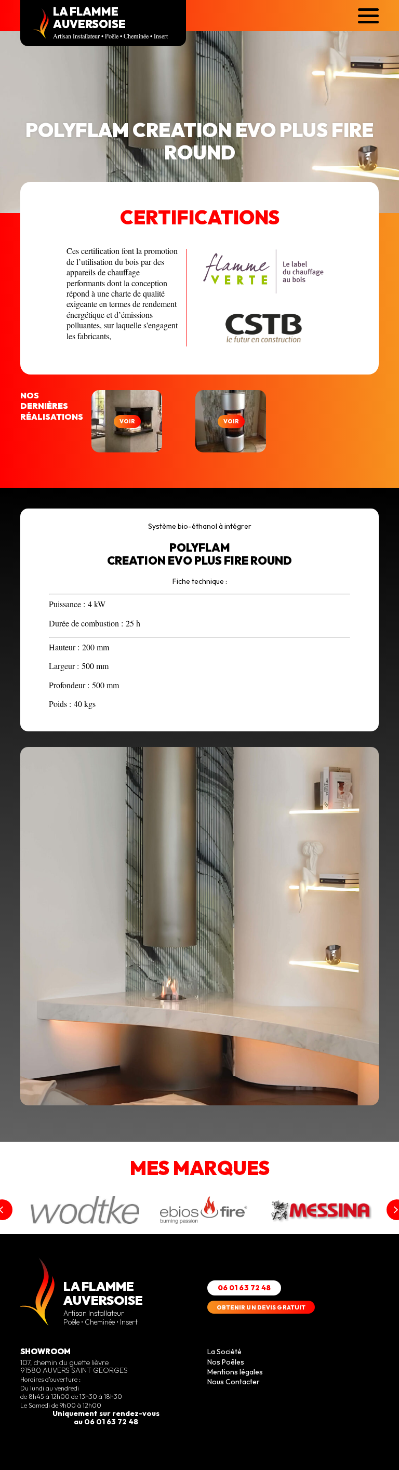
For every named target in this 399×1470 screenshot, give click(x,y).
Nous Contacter (233, 1381)
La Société (224, 1351)
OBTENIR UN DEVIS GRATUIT (261, 1307)
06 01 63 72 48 (244, 1287)
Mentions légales (235, 1372)
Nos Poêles (225, 1362)
